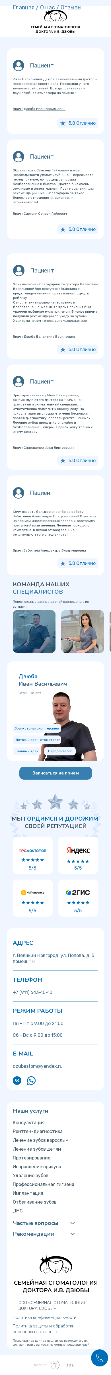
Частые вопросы (35, 1223)
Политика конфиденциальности (45, 1317)
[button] (55, 773)
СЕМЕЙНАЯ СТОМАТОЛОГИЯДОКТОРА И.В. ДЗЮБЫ (55, 29)
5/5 (32, 868)
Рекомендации (33, 1234)
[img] (34, 631)
